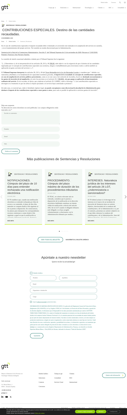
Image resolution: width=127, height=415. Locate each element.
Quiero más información (113, 375)
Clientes (100, 7)
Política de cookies (40, 413)
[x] (10, 397)
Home (2, 21)
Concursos (113, 2)
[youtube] (6, 397)
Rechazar (101, 411)
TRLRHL (61, 79)
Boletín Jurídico (104, 2)
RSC (110, 7)
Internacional (76, 7)
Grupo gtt (51, 7)
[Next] (125, 196)
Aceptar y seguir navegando (85, 411)
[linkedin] (2, 397)
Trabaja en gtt (58, 373)
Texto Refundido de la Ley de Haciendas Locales (62, 72)
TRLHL (52, 63)
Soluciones (63, 7)
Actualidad (121, 7)
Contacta (41, 382)
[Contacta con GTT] (125, 2)
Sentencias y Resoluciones (26, 41)
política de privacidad (41, 302)
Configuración (113, 411)
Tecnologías (88, 7)
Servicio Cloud (58, 382)
